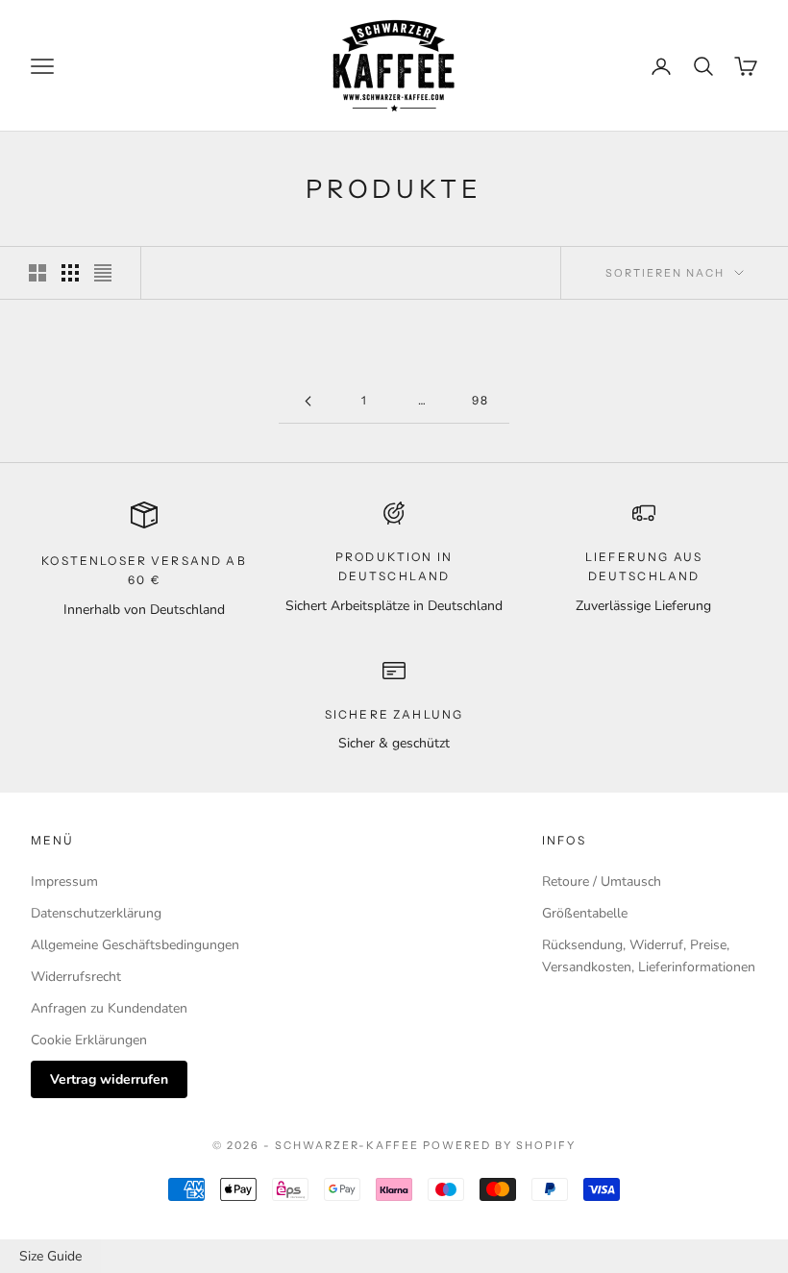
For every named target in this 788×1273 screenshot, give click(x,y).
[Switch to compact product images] (102, 273)
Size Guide (50, 1256)
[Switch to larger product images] (37, 273)
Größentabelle (585, 913)
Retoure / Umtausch (601, 881)
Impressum (64, 881)
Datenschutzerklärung (96, 913)
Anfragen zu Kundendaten (109, 1008)
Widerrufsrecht (76, 976)
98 (480, 400)
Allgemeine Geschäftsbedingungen (135, 945)
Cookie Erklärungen (89, 1040)
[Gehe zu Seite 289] (307, 401)
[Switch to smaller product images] (70, 273)
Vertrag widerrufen (109, 1079)
